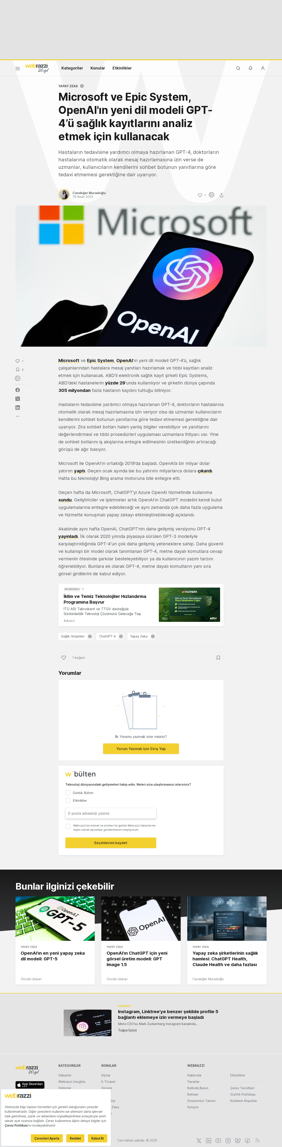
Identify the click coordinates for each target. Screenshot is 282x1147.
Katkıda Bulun (197, 1088)
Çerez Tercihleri (242, 1088)
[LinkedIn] (208, 1140)
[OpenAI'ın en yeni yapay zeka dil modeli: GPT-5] (55, 918)
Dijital (105, 1075)
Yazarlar (193, 1081)
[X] (198, 1140)
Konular (98, 68)
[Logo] (37, 68)
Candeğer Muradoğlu (208, 979)
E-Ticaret (108, 1081)
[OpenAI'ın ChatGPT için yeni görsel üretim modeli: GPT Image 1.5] (141, 918)
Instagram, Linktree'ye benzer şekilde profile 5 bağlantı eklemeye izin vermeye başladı (168, 1014)
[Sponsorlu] (189, 605)
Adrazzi (69, 621)
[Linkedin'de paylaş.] (17, 407)
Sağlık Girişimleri (73, 636)
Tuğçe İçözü (127, 1030)
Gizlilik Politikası (243, 1094)
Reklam (193, 1094)
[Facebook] (247, 1140)
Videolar (64, 1088)
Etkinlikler (122, 68)
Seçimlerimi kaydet (110, 843)
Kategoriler (72, 68)
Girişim (106, 1088)
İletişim (193, 1107)
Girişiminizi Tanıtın (201, 1101)
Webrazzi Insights (71, 1081)
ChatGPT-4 (107, 636)
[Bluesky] (237, 1140)
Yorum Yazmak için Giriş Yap (141, 748)
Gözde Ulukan (31, 979)
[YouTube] (218, 1140)
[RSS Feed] (256, 1140)
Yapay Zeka (68, 86)
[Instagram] (227, 1140)
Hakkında (194, 1075)
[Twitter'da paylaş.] (17, 399)
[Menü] (17, 69)
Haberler (64, 1075)
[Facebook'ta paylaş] (17, 390)
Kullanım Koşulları (243, 1101)
